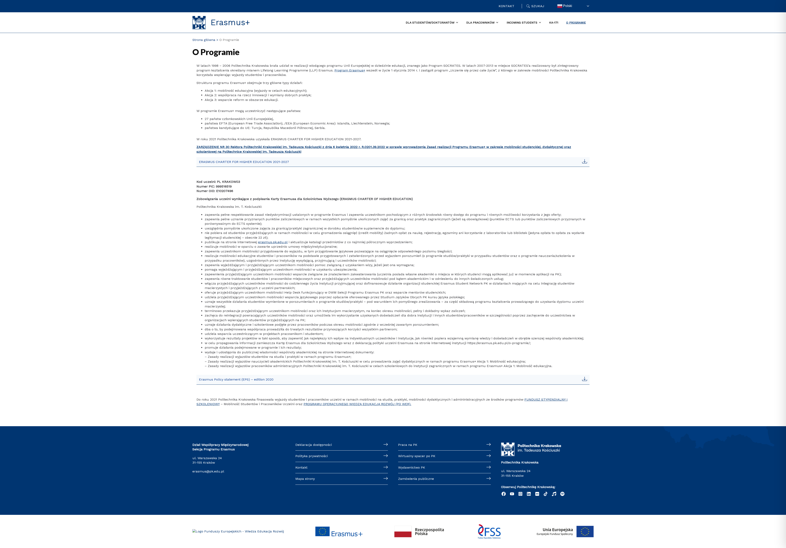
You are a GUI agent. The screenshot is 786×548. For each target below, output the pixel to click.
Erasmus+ (230, 22)
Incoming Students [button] (522, 22)
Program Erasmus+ (349, 70)
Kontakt (506, 6)
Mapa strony (305, 479)
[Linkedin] (528, 493)
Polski (567, 6)
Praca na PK (407, 445)
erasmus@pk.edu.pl (208, 471)
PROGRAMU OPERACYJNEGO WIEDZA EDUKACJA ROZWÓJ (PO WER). (357, 404)
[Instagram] (520, 493)
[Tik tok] (545, 493)
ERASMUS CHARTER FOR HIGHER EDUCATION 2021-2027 (244, 162)
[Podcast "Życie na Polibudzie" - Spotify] (562, 493)
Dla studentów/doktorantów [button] (430, 22)
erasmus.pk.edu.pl (273, 242)
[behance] (554, 493)
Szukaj (537, 6)
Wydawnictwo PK (411, 467)
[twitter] (537, 493)
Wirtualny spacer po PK (416, 456)
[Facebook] (503, 493)
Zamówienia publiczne (416, 479)
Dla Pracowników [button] (480, 22)
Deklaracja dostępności (313, 445)
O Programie (576, 22)
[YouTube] (512, 493)
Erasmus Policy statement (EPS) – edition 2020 (236, 379)
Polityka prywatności (311, 456)
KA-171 (553, 22)
